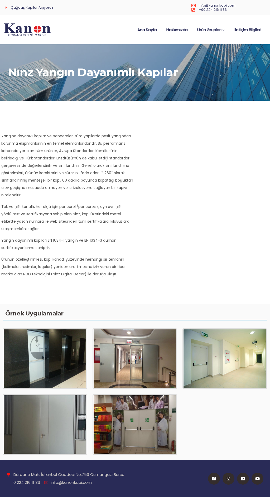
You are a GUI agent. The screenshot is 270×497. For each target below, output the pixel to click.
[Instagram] (228, 479)
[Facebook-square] (214, 479)
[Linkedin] (243, 479)
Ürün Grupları (209, 29)
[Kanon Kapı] (27, 29)
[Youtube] (257, 479)
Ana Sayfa (147, 29)
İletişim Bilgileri (247, 29)
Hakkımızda (177, 29)
